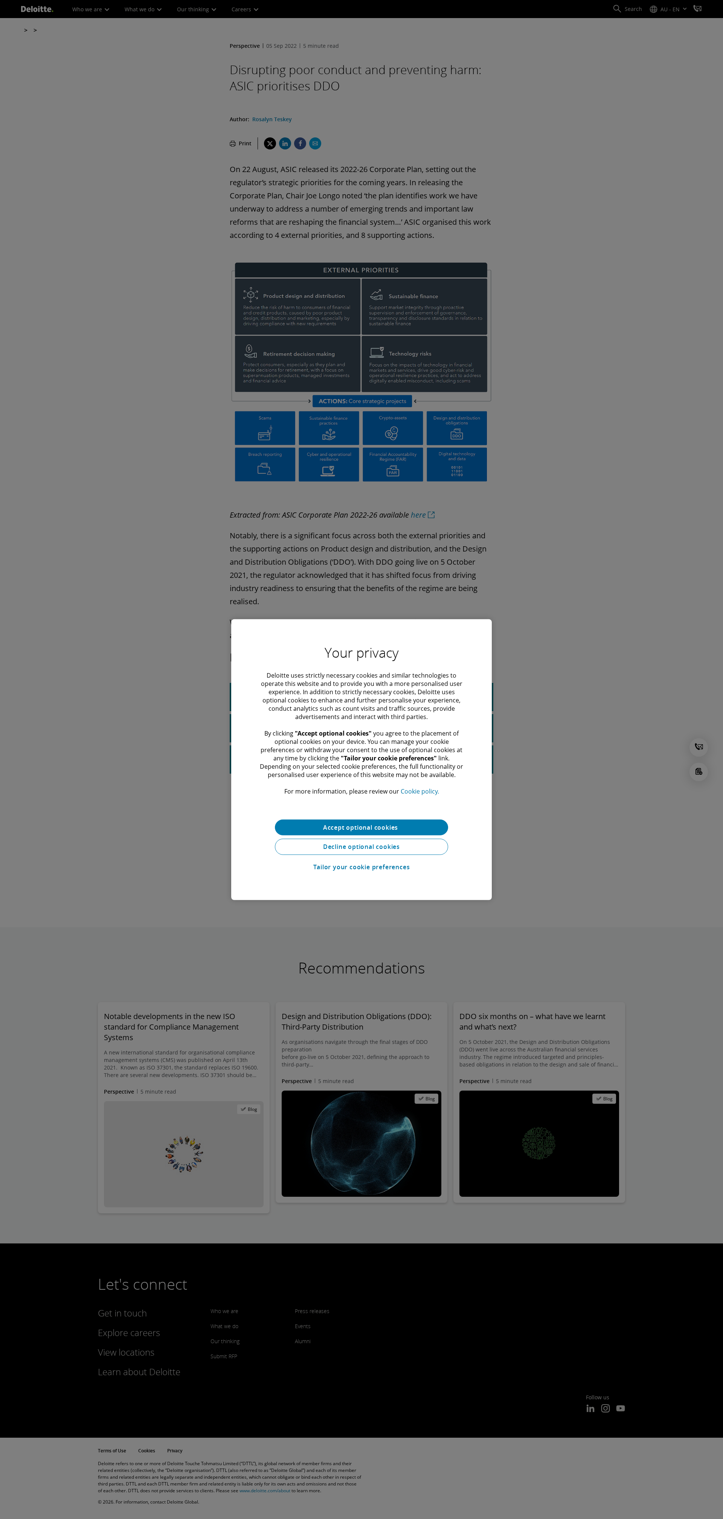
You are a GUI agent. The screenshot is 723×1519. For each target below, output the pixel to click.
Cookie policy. (420, 791)
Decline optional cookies (361, 847)
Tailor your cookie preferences (361, 867)
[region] (361, 759)
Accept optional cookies (361, 827)
